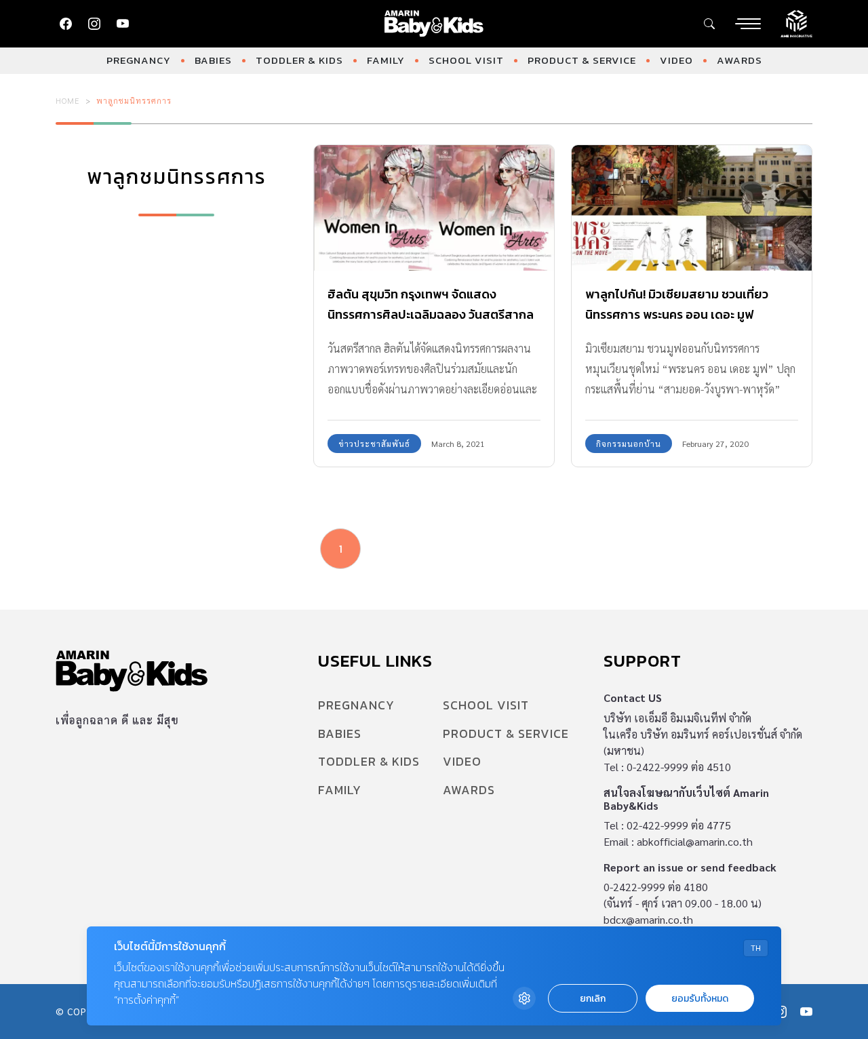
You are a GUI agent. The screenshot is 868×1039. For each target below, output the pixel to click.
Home (68, 100)
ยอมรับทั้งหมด (699, 999)
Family (386, 60)
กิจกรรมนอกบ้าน (628, 443)
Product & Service (582, 60)
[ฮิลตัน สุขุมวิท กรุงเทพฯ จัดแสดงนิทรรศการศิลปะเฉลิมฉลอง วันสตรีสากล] (434, 208)
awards (739, 60)
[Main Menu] (748, 24)
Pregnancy (138, 60)
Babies (213, 60)
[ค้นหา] (709, 24)
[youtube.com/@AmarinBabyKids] (123, 24)
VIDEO (676, 60)
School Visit (466, 60)
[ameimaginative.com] (796, 22)
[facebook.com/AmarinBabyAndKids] (66, 24)
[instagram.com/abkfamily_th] (94, 24)
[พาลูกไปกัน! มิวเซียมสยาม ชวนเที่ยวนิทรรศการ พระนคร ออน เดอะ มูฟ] (692, 208)
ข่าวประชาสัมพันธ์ (374, 443)
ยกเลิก (593, 999)
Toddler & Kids (299, 60)
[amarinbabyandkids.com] (434, 24)
